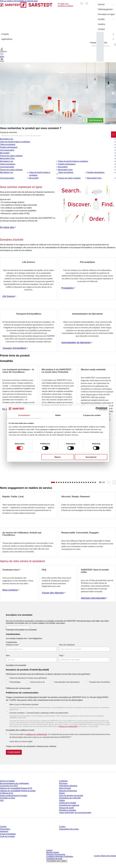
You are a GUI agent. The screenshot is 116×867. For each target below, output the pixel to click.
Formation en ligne (7, 798)
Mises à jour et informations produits (24, 704)
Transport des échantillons (99, 682)
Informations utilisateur (68, 786)
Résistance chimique (67, 810)
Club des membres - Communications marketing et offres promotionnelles (39, 713)
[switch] (45, 448)
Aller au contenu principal (10, 1)
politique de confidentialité (36, 734)
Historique (4, 831)
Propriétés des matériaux (69, 805)
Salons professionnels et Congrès (13, 796)
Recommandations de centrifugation (14, 783)
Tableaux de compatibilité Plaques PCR (16, 788)
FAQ (2, 800)
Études (62, 793)
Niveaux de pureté (66, 808)
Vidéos (62, 800)
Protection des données (55, 854)
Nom (8, 655)
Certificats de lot (6, 793)
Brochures (63, 783)
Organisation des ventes (69, 829)
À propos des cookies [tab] (92, 415)
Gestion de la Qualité (67, 803)
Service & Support (7, 781)
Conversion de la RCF (9, 786)
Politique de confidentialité (68, 726)
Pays (61, 655)
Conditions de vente (54, 859)
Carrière (3, 827)
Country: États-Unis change (105, 856)
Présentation (5, 829)
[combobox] (55, 136)
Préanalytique (15, 682)
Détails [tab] (58, 415)
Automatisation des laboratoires (67, 682)
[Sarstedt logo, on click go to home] (36, 17)
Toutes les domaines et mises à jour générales (28, 678)
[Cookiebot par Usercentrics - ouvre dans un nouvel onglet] (97, 408)
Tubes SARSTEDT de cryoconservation (75, 813)
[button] (3, 50)
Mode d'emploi (65, 788)
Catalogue (63, 781)
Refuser (57, 457)
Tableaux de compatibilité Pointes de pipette (17, 791)
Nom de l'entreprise (67, 645)
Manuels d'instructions (68, 791)
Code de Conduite (7, 836)
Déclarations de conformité (70, 798)
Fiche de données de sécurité (71, 796)
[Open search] (115, 45)
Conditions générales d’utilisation (59, 856)
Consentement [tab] (24, 415)
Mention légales (52, 852)
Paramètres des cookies (56, 861)
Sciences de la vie (37, 682)
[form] (58, 683)
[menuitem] (106, 4)
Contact (62, 827)
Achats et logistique (8, 834)
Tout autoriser (91, 457)
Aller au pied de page (29, 1)
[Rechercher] (113, 134)
